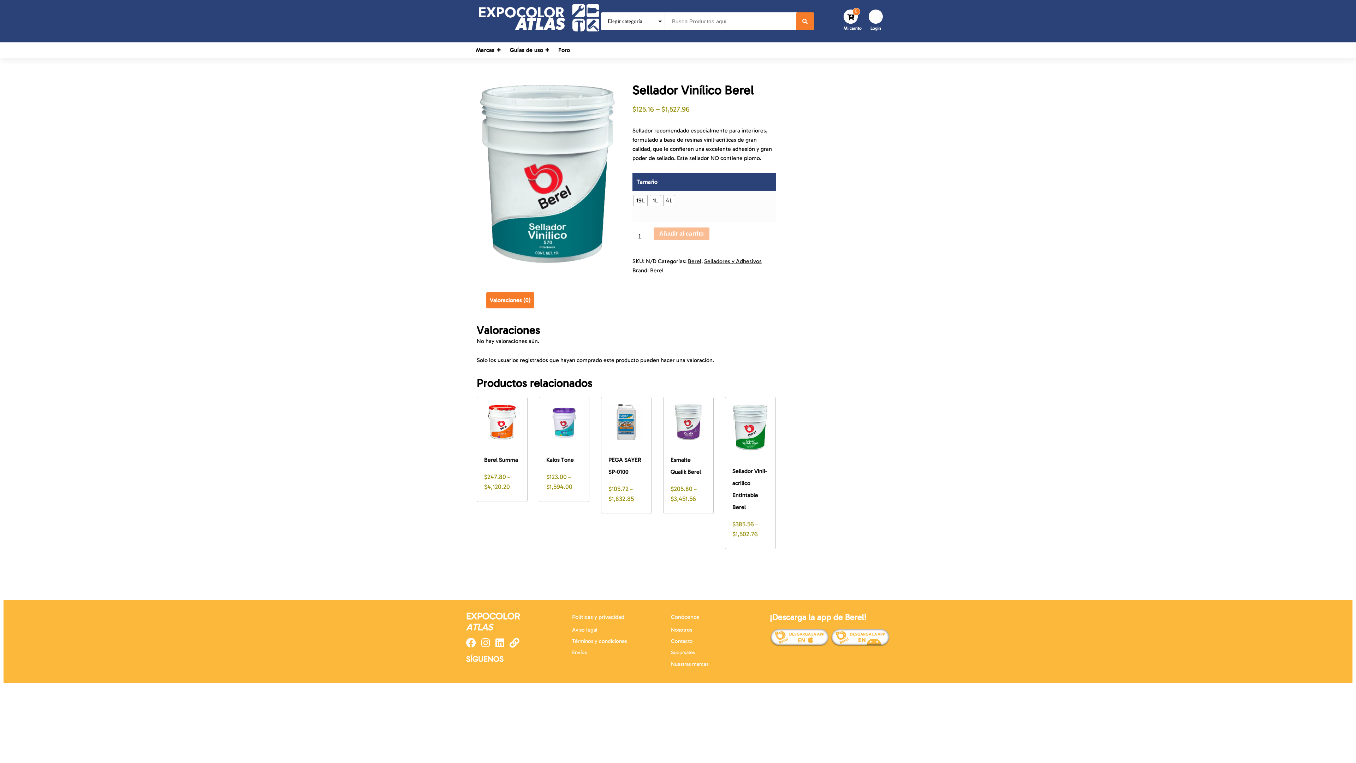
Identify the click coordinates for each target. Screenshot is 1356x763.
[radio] (641, 200)
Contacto (682, 641)
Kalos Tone (560, 459)
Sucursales (683, 652)
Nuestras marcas (689, 664)
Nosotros (681, 630)
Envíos (579, 652)
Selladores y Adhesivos (733, 261)
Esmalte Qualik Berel (686, 465)
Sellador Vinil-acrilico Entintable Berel (749, 489)
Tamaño (647, 181)
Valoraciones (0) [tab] (510, 300)
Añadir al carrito (681, 234)
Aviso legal (584, 630)
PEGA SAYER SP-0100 (624, 465)
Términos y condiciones (599, 641)
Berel (694, 261)
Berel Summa (501, 459)
